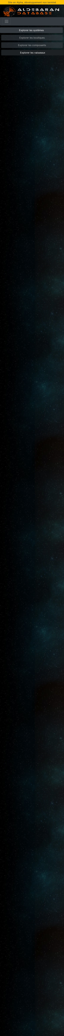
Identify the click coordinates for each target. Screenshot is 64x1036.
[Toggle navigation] (6, 21)
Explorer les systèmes (31, 30)
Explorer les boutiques (32, 37)
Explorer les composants (32, 45)
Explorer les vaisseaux (32, 52)
